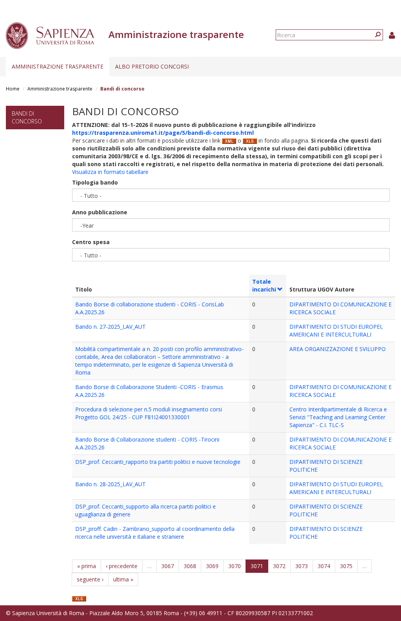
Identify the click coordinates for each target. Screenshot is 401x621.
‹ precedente (121, 566)
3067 (167, 566)
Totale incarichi (264, 285)
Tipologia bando (95, 182)
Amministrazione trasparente (57, 66)
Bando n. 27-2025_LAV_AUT (110, 326)
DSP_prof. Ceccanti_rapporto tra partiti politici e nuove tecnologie (157, 461)
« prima (86, 566)
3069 (212, 566)
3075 (346, 566)
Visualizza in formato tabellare (110, 172)
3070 (234, 566)
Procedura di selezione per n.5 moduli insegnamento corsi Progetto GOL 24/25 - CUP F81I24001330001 (148, 413)
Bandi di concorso (27, 117)
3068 (190, 566)
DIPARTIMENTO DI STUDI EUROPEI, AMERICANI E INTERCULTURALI (336, 330)
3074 (324, 566)
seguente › (90, 579)
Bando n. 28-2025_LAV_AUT (110, 484)
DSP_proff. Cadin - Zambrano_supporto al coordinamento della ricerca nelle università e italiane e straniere (155, 532)
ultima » (123, 579)
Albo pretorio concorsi (152, 66)
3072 (279, 566)
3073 (301, 566)
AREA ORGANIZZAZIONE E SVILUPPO (337, 349)
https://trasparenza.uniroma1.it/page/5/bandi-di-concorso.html (163, 132)
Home (13, 88)
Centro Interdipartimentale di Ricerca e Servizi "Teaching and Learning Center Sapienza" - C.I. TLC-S (338, 417)
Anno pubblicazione (99, 212)
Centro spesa (91, 242)
